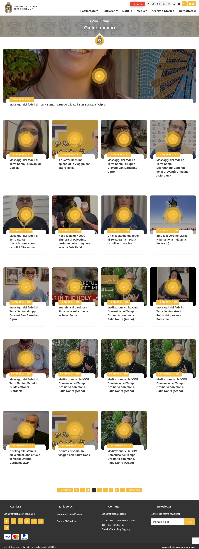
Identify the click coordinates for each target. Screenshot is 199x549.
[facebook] (148, 3)
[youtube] (163, 3)
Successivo (134, 490)
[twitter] (153, 3)
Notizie (127, 11)
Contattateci (187, 11)
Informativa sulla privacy (69, 514)
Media (141, 11)
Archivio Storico (163, 11)
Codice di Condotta (66, 521)
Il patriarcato (87, 11)
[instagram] (158, 3)
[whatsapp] (168, 4)
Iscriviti (189, 522)
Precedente (65, 490)
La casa (94, 21)
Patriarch (109, 11)
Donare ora (137, 4)
